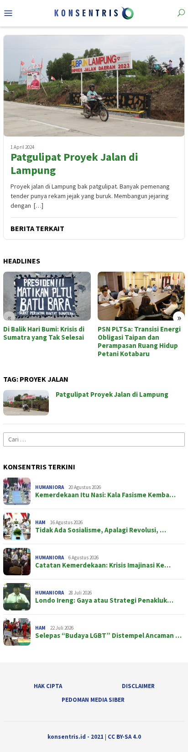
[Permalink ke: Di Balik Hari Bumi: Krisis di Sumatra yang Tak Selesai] (47, 296)
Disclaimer (138, 686)
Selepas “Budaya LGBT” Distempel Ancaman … (108, 635)
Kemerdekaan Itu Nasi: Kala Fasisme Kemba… (105, 495)
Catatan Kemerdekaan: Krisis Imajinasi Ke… (103, 565)
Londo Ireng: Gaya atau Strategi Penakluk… (104, 600)
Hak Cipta (48, 686)
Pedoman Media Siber (93, 700)
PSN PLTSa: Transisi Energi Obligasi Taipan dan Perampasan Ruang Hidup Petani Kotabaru (139, 341)
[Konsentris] (94, 12)
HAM (40, 522)
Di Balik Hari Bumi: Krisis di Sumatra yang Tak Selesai (43, 333)
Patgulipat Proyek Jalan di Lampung (74, 164)
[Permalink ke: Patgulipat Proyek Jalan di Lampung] (94, 86)
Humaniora (49, 487)
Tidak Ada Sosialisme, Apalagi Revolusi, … (100, 530)
